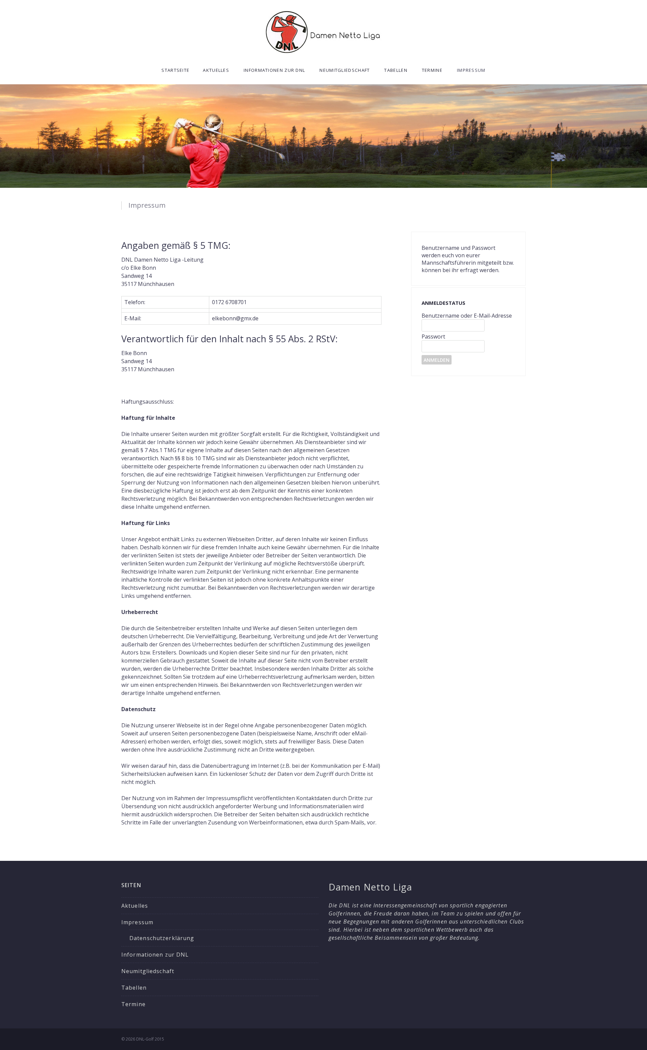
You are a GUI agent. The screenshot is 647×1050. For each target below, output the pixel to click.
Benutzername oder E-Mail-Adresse (467, 315)
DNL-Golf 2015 (150, 1039)
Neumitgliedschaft (344, 70)
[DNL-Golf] (323, 32)
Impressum (471, 70)
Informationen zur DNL (274, 70)
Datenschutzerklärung (161, 938)
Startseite (175, 70)
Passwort (433, 336)
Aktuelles (216, 70)
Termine (432, 70)
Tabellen (395, 70)
